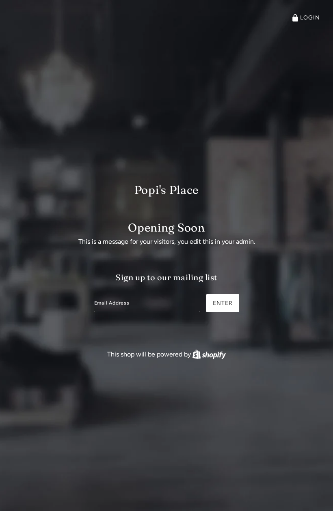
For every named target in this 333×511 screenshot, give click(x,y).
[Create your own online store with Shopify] (209, 354)
